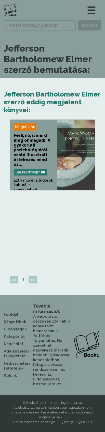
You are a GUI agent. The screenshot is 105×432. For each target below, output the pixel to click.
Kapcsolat (13, 344)
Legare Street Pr (30, 172)
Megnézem (25, 127)
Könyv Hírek (15, 321)
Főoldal (11, 314)
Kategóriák (14, 336)
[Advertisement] (52, 231)
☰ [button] (91, 10)
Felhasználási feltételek (17, 366)
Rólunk (10, 375)
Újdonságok (15, 329)
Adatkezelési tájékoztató (16, 353)
